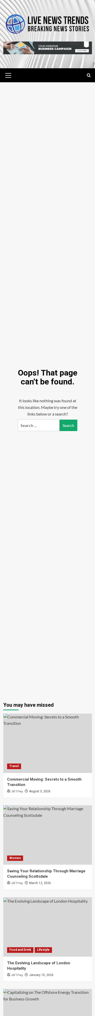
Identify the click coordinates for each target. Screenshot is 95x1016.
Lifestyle (43, 950)
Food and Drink (20, 950)
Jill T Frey (17, 791)
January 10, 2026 (41, 975)
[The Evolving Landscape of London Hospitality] (47, 927)
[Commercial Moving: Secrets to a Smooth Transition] (47, 743)
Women (15, 858)
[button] (8, 74)
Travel (14, 766)
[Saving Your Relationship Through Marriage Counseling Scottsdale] (47, 835)
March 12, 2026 (40, 883)
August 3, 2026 (39, 791)
